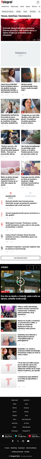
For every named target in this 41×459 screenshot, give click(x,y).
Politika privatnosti (17, 451)
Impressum (21, 448)
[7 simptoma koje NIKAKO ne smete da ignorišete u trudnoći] (9, 382)
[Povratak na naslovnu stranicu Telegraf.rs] (6, 2)
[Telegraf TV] (28, 441)
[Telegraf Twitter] (18, 441)
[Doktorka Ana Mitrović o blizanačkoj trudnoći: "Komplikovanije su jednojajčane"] (9, 340)
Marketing (14, 448)
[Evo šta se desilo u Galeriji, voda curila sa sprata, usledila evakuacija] (20, 281)
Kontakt (27, 451)
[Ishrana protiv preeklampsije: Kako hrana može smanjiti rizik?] (30, 75)
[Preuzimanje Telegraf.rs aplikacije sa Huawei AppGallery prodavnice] (34, 436)
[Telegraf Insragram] (23, 441)
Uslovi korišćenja (31, 448)
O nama (7, 448)
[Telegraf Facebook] (13, 441)
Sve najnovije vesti (20, 258)
